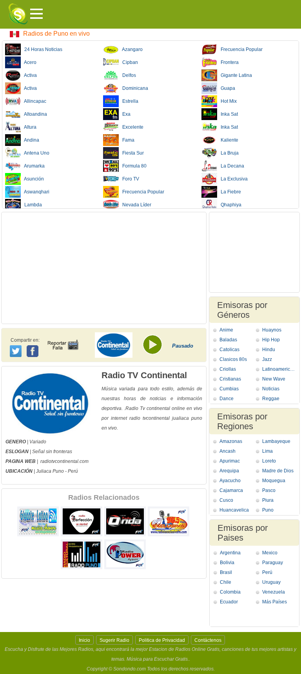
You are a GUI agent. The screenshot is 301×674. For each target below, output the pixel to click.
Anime (226, 330)
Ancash (227, 451)
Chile (225, 582)
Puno (58, 471)
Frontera (228, 62)
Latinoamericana (279, 369)
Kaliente (227, 140)
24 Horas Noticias (41, 49)
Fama (126, 140)
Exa (125, 114)
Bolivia (227, 562)
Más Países (274, 602)
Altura (28, 127)
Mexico (269, 553)
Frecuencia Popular (141, 192)
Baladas (228, 339)
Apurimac (229, 461)
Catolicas (229, 349)
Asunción (32, 179)
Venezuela (273, 592)
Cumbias (229, 389)
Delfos (127, 75)
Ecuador (229, 602)
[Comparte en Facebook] (33, 343)
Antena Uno (35, 153)
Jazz (267, 359)
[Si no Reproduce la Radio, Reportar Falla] (63, 338)
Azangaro (131, 49)
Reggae (270, 398)
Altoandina (34, 114)
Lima (267, 451)
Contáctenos (207, 640)
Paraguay (272, 562)
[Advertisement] (104, 268)
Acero (28, 62)
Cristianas (230, 379)
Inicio (84, 640)
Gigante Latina (234, 75)
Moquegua (273, 480)
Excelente (131, 127)
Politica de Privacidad (162, 640)
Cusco (226, 500)
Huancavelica (234, 510)
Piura (268, 500)
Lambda (31, 205)
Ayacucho (230, 480)
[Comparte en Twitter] (16, 350)
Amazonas (230, 441)
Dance (226, 398)
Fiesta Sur (131, 153)
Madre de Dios (278, 471)
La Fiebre (229, 192)
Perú (73, 471)
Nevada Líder (135, 205)
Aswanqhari (35, 192)
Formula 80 (133, 166)
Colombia (230, 592)
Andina (30, 140)
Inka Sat (227, 114)
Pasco (269, 490)
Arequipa (229, 471)
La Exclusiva (232, 179)
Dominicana (133, 88)
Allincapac (33, 101)
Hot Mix (227, 101)
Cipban (128, 62)
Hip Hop (271, 339)
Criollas (227, 369)
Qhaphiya (229, 205)
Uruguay (271, 582)
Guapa (226, 88)
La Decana (230, 166)
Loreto (269, 461)
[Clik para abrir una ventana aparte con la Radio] (155, 347)
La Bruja (228, 153)
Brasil (226, 572)
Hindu (268, 349)
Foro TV (129, 179)
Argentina (230, 553)
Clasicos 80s (233, 359)
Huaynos (271, 330)
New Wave (273, 379)
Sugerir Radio (114, 640)
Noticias (270, 389)
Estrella (128, 101)
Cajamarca (231, 490)
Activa (29, 75)
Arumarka (33, 166)
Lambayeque (276, 441)
